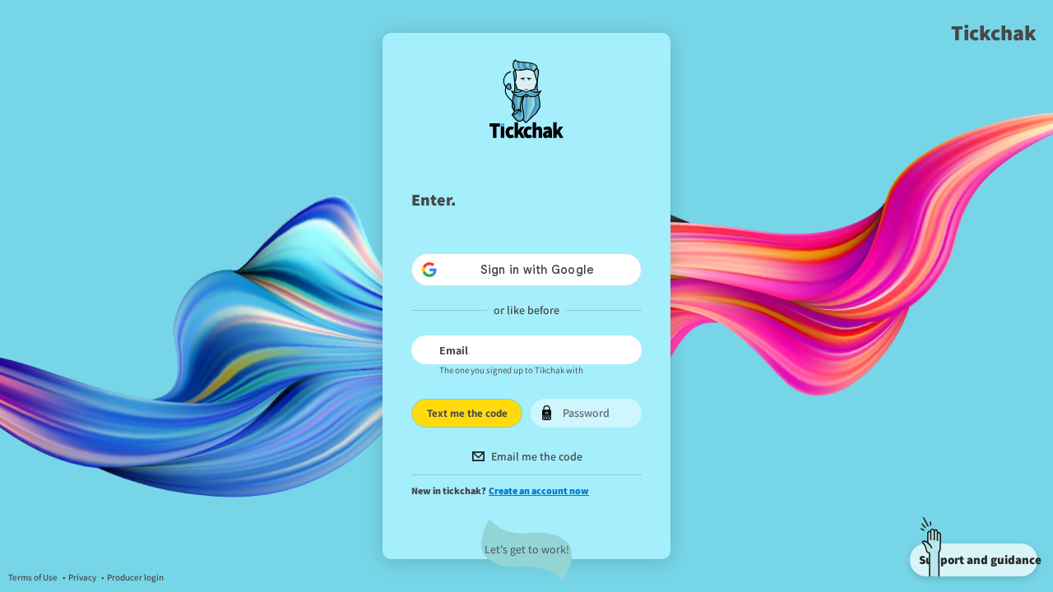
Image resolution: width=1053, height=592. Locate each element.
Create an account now (539, 490)
